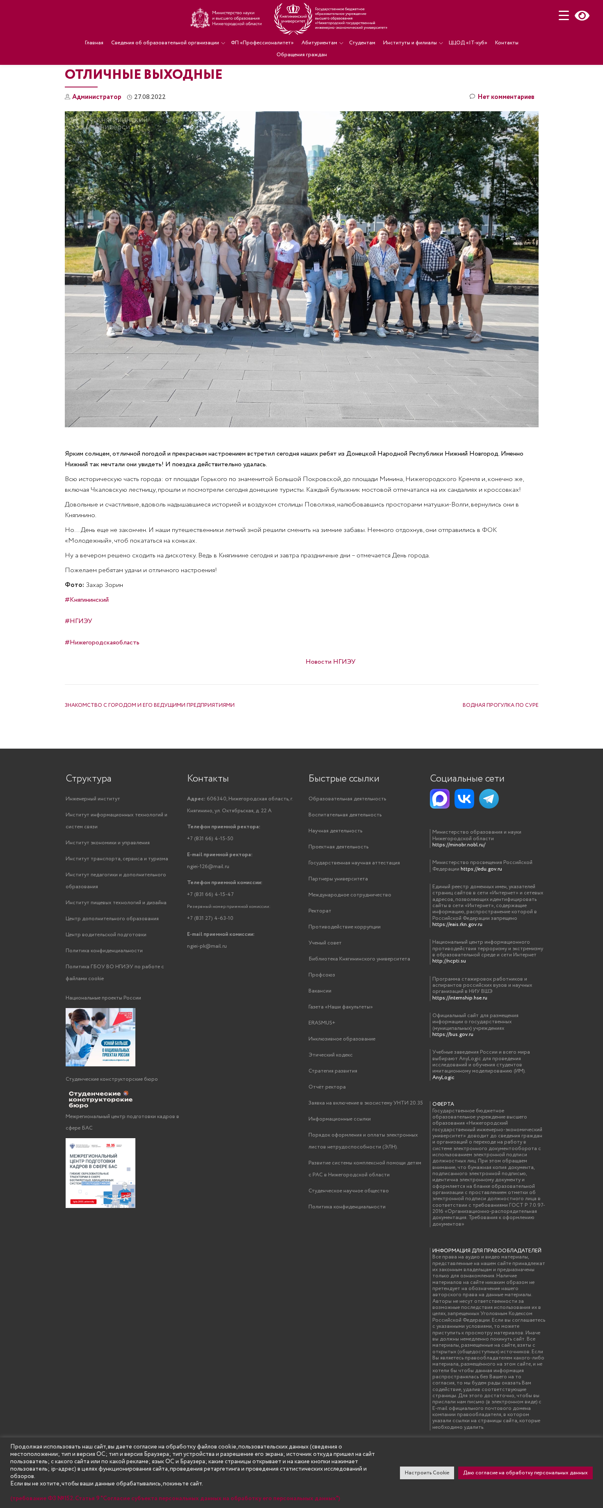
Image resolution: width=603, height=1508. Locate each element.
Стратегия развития (332, 1071)
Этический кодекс (330, 1055)
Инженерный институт (93, 799)
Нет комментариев (505, 97)
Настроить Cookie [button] (427, 1473)
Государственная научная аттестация (354, 863)
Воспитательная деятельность (344, 815)
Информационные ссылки (339, 1119)
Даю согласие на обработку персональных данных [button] (525, 1473)
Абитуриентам (319, 43)
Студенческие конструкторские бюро (112, 1079)
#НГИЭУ (78, 621)
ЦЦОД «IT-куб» (468, 43)
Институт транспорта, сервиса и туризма (117, 859)
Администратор (96, 97)
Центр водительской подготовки (106, 935)
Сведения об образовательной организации (165, 43)
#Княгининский (87, 600)
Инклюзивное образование (341, 1039)
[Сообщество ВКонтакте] (464, 799)
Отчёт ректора (327, 1087)
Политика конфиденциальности (104, 951)
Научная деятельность (335, 831)
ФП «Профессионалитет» (262, 43)
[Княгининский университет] (290, 18)
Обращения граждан (301, 55)
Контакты (506, 43)
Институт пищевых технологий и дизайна (116, 903)
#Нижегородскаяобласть (102, 642)
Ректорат (319, 911)
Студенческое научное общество (348, 1191)
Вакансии (319, 991)
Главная (94, 43)
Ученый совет (325, 943)
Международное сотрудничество (349, 895)
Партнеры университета (338, 879)
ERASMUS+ (321, 1023)
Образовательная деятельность (347, 799)
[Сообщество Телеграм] (489, 799)
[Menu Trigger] (564, 15)
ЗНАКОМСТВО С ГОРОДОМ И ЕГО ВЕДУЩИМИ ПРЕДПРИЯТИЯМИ (150, 705)
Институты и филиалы (410, 43)
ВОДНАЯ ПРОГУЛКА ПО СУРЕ (501, 705)
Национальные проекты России (103, 998)
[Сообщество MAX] (440, 799)
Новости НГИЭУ (331, 662)
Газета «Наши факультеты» (340, 1007)
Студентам (362, 43)
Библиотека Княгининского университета (359, 959)
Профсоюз (321, 975)
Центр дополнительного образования (112, 919)
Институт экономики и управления (108, 843)
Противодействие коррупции (344, 927)
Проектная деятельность (338, 847)
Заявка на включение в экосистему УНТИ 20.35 (365, 1103)
